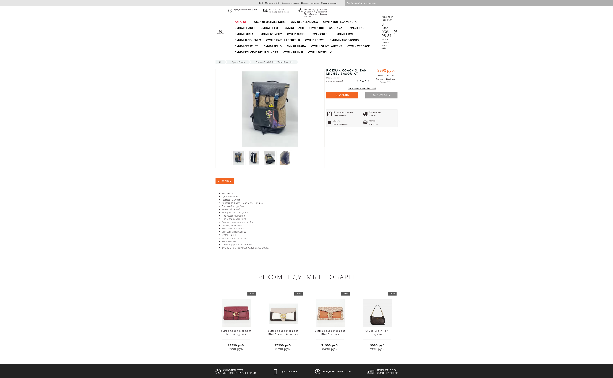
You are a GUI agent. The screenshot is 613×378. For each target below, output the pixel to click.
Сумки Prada (296, 46)
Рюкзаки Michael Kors (269, 22)
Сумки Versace (358, 46)
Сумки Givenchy (270, 34)
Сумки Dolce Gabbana (325, 28)
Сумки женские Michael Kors (256, 52)
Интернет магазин (310, 3)
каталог (240, 22)
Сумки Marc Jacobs (344, 40)
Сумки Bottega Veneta (340, 22)
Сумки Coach (294, 28)
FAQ (261, 3)
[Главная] (220, 62)
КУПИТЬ (344, 95)
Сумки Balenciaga (304, 22)
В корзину (383, 95)
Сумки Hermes (345, 34)
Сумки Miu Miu (293, 52)
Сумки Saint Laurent (326, 46)
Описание (224, 180)
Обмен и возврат (329, 3)
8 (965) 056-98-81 (387, 30)
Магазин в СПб (272, 3)
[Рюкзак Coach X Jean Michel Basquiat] (238, 157)
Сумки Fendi (356, 28)
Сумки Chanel (245, 28)
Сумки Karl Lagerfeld (283, 40)
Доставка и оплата (290, 3)
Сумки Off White (246, 46)
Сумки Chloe (270, 28)
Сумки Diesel (317, 52)
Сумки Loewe (314, 40)
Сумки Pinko (273, 46)
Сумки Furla (244, 34)
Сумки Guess (319, 34)
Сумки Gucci (296, 34)
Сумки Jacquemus (248, 40)
